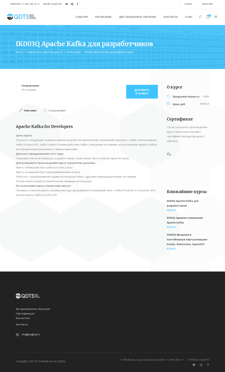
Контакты (22, 324)
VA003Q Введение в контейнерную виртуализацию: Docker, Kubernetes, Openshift (187, 239)
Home (19, 52)
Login (188, 3)
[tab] (28, 110)
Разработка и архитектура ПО (45, 52)
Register (207, 3)
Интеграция (74, 52)
